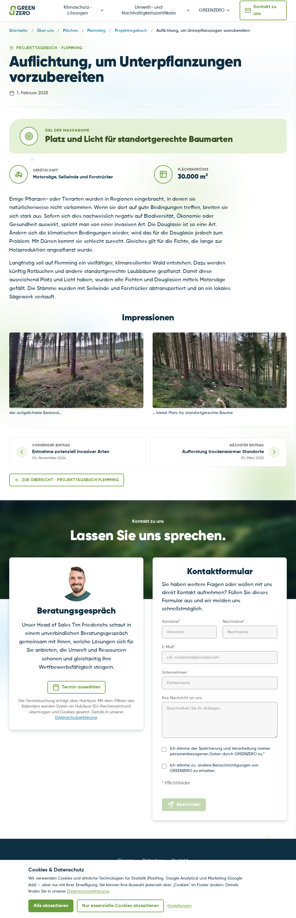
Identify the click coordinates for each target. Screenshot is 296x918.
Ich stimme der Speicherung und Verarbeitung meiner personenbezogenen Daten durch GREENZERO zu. (220, 751)
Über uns (45, 31)
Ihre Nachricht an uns (182, 698)
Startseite (18, 31)
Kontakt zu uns (265, 10)
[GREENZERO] (22, 10)
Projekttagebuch (131, 31)
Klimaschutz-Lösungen (78, 10)
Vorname (171, 622)
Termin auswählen (81, 687)
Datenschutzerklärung (76, 718)
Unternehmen (174, 673)
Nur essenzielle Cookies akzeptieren (120, 906)
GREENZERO (212, 10)
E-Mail (168, 647)
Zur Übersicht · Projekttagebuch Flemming (70, 480)
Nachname (234, 622)
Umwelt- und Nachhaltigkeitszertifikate (149, 10)
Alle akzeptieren (51, 906)
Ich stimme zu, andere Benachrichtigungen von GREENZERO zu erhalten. (214, 768)
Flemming (96, 31)
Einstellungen (179, 906)
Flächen (70, 31)
